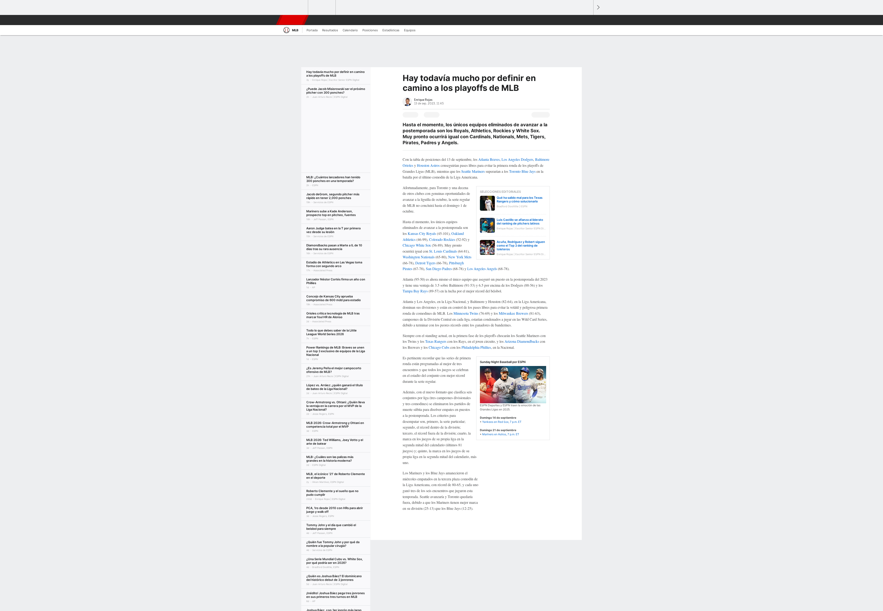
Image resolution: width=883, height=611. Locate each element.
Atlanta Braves (489, 159)
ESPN (293, 20)
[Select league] (294, 7)
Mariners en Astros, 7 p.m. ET (500, 434)
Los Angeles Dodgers (517, 159)
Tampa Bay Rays (415, 290)
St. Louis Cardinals (443, 251)
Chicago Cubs (439, 347)
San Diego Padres (439, 268)
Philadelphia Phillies (476, 347)
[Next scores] (597, 7)
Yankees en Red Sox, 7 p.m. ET (502, 422)
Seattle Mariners (473, 171)
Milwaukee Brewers (513, 313)
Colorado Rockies (442, 239)
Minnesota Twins (465, 313)
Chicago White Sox (417, 245)
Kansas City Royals (422, 233)
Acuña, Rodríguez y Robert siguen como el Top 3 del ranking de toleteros (521, 245)
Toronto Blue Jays (522, 171)
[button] (588, 20)
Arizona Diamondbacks (522, 341)
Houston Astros (428, 165)
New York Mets (459, 256)
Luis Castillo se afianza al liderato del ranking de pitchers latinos (520, 221)
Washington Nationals (419, 256)
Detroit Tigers (425, 262)
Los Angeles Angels (482, 268)
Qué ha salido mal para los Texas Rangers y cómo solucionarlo (519, 199)
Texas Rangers (435, 341)
